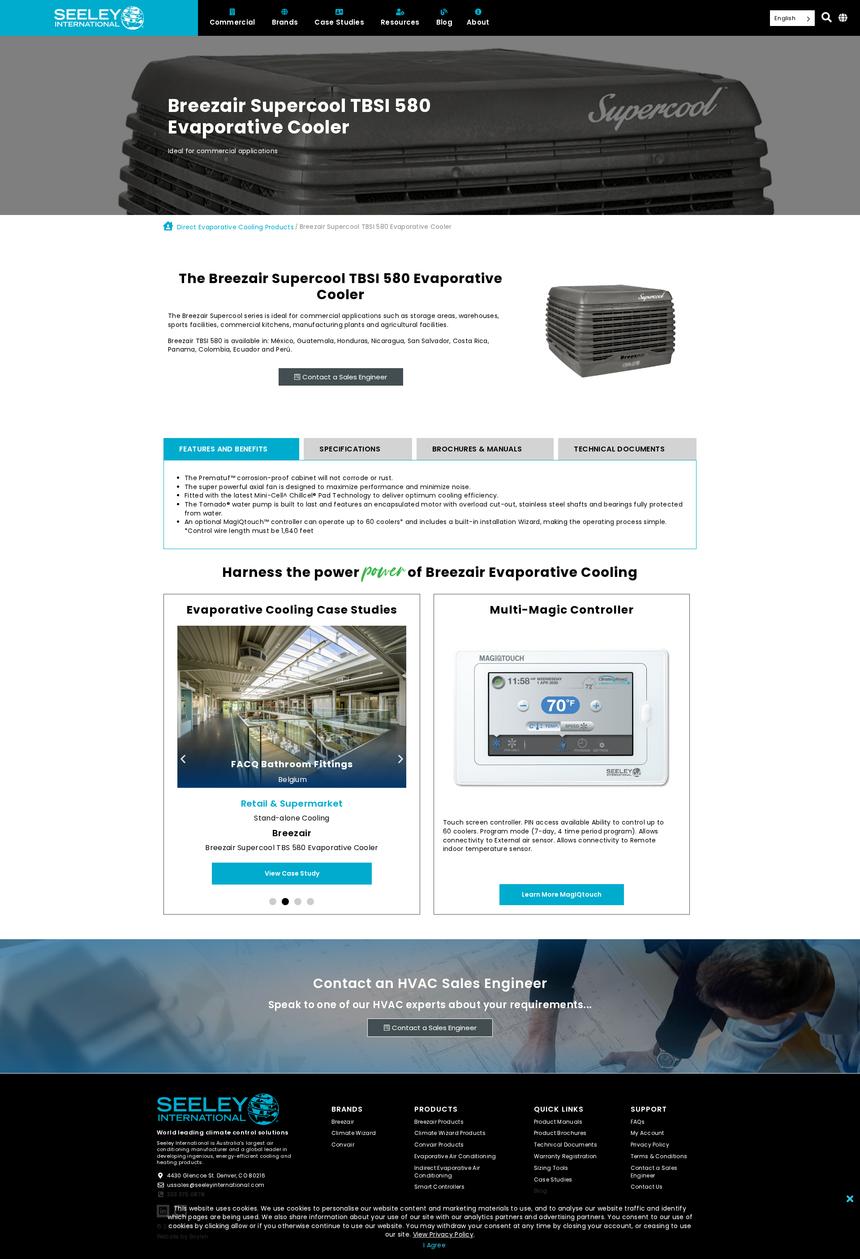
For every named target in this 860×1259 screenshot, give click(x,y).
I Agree (434, 1245)
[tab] (231, 449)
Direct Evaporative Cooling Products (235, 227)
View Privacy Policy (443, 1234)
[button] (183, 759)
